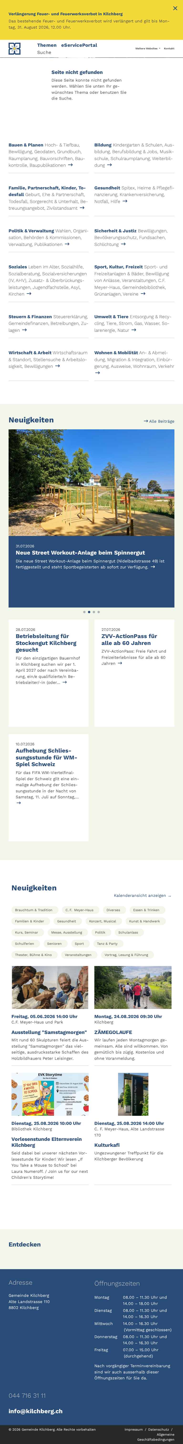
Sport (79, 943)
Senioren (54, 943)
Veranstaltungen (78, 955)
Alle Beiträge (161, 421)
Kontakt (169, 48)
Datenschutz (159, 1429)
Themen (46, 45)
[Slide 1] (84, 612)
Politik (100, 932)
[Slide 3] (94, 612)
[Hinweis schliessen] (175, 9)
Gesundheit (66, 921)
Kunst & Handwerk (144, 921)
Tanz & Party (107, 943)
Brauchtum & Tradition (33, 910)
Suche (44, 52)
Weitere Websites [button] (146, 48)
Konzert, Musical (102, 921)
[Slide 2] (89, 612)
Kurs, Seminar (26, 932)
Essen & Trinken (146, 910)
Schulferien (24, 943)
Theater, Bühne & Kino (33, 955)
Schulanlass (128, 932)
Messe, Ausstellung (66, 932)
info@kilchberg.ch (36, 1411)
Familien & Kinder (29, 921)
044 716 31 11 (27, 1395)
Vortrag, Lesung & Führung (126, 955)
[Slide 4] (98, 612)
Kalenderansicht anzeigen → (143, 895)
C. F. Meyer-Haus (79, 910)
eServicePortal (79, 45)
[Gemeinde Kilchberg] (20, 49)
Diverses (113, 910)
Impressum (134, 1429)
